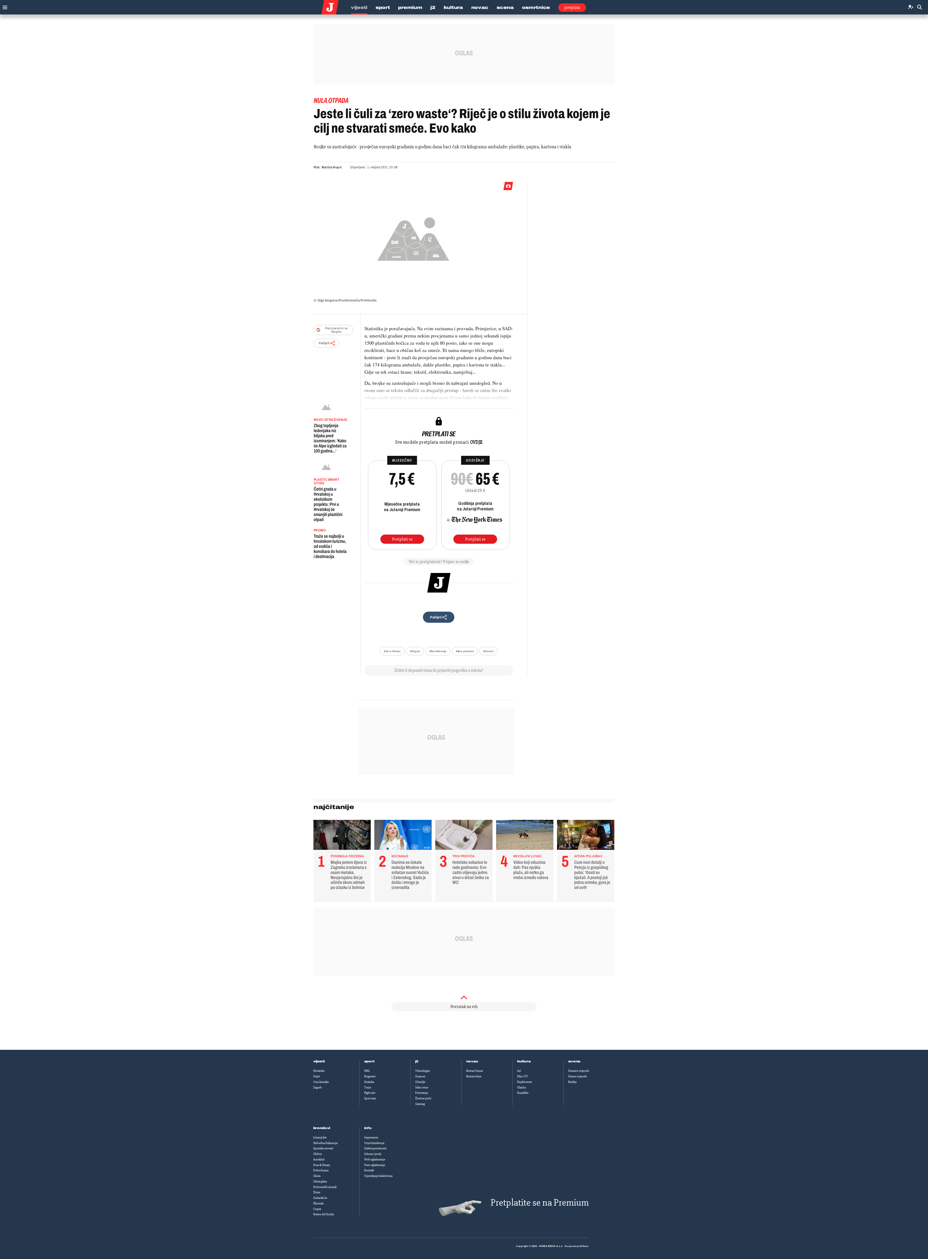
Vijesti (359, 7)
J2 (432, 7)
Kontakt (369, 1170)
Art (519, 1071)
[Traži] (919, 7)
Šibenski (318, 1203)
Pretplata (572, 7)
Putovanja (421, 1093)
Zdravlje (420, 1082)
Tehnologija (422, 1071)
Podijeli (324, 343)
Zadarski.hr (320, 1198)
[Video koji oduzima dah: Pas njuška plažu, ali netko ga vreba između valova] (524, 836)
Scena (505, 7)
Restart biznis (474, 1071)
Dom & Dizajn (321, 1165)
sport (369, 1061)
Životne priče (423, 1098)
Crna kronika (321, 1082)
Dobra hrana (320, 1170)
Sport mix (370, 1098)
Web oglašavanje (374, 1159)
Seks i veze (421, 1087)
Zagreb (317, 1087)
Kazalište (523, 1093)
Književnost (524, 1082)
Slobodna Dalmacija (325, 1143)
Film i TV (522, 1076)
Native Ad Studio (323, 1214)
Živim (316, 1192)
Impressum (371, 1137)
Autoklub (319, 1159)
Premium (410, 7)
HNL (367, 1071)
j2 (417, 1061)
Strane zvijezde (577, 1076)
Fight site (369, 1093)
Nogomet (370, 1076)
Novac (480, 7)
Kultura (453, 7)
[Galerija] (413, 237)
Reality (572, 1082)
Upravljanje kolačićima (378, 1176)
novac (472, 1061)
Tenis (367, 1087)
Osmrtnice (536, 7)
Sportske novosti (323, 1148)
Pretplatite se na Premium (540, 1203)
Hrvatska (318, 1071)
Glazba (521, 1087)
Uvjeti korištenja (374, 1143)
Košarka (369, 1082)
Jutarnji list (319, 1137)
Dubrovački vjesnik (325, 1187)
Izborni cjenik (372, 1154)
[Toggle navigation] (3, 6)
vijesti (319, 1061)
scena (574, 1061)
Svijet (316, 1076)
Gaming (420, 1104)
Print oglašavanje (374, 1165)
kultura (524, 1061)
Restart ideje (473, 1076)
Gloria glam (320, 1181)
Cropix (317, 1209)
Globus (317, 1154)
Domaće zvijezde (578, 1071)
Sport (383, 7)
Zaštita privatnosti (375, 1148)
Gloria (316, 1176)
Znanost (420, 1076)
